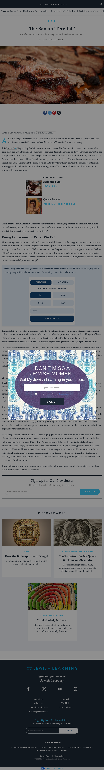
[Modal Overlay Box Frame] (52, 385)
